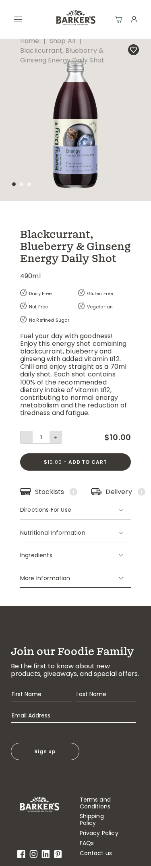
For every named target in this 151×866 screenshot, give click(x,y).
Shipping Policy (92, 820)
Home (29, 40)
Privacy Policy (99, 833)
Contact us (96, 853)
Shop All (62, 40)
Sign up (45, 751)
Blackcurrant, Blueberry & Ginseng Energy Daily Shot (62, 55)
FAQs (87, 843)
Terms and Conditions (95, 803)
